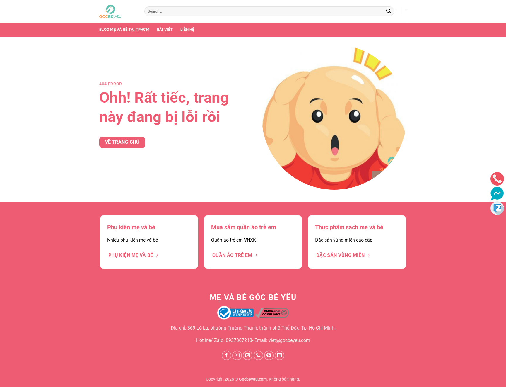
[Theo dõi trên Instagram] (237, 355)
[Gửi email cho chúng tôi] (247, 355)
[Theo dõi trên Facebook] (226, 355)
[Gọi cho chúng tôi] (258, 355)
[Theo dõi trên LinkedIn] (279, 355)
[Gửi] (389, 11)
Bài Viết (165, 29)
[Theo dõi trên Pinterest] (269, 355)
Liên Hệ (187, 29)
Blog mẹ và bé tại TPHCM (124, 29)
